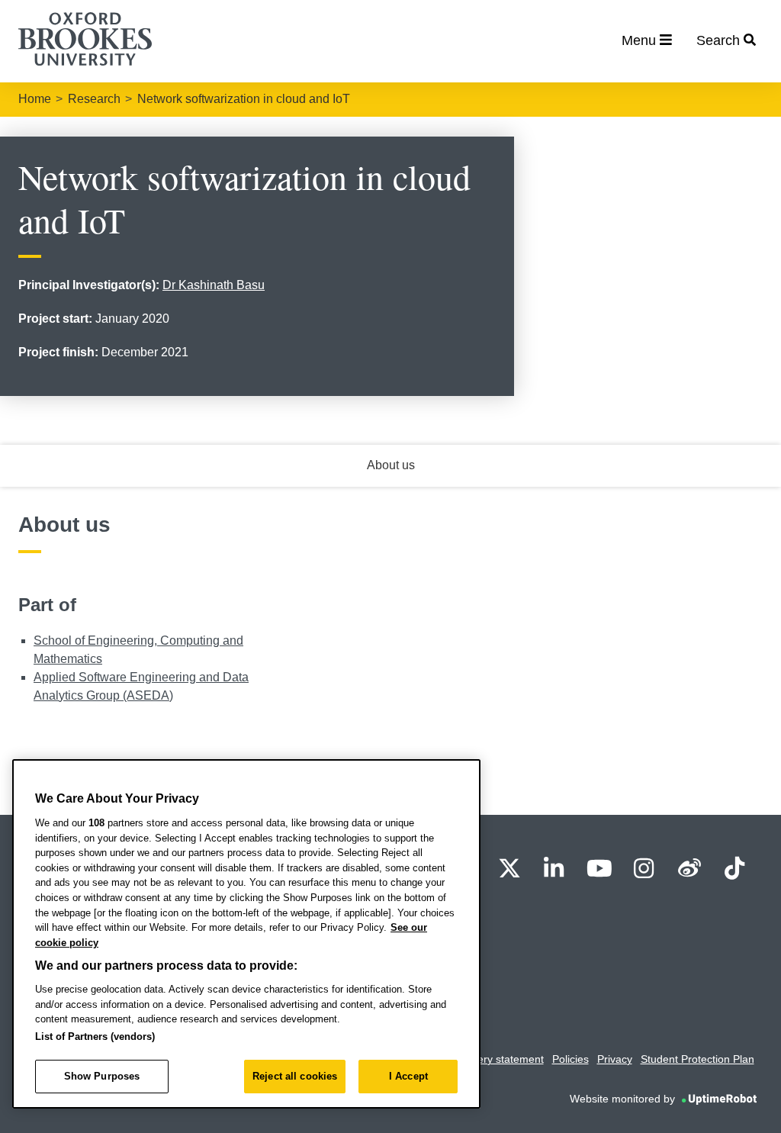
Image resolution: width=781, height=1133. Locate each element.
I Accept (408, 1076)
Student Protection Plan (697, 1059)
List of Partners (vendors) (95, 1036)
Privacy (614, 1059)
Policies (570, 1059)
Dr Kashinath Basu (213, 284)
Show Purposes (102, 1076)
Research (94, 98)
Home (34, 98)
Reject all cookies (294, 1076)
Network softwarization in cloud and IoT (243, 98)
